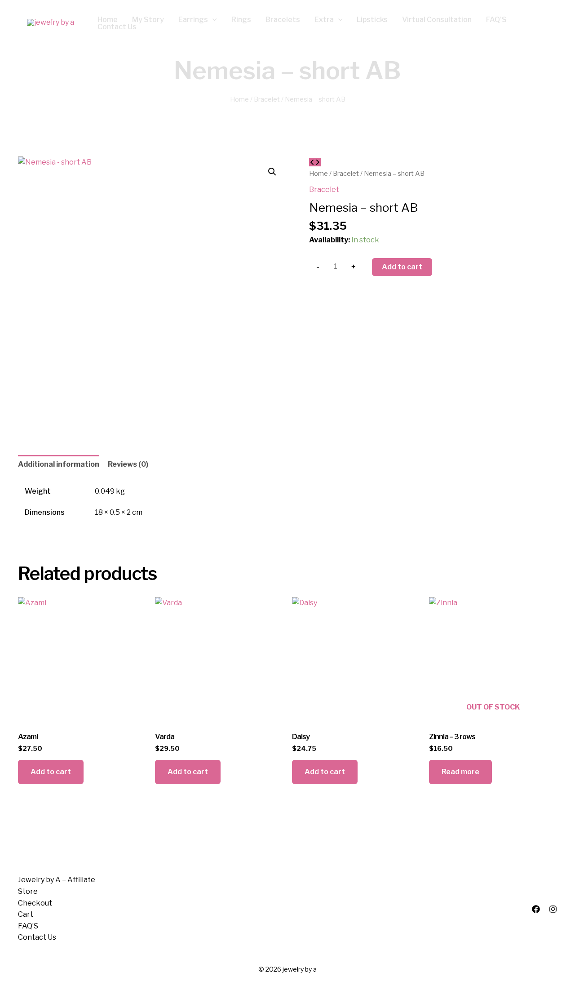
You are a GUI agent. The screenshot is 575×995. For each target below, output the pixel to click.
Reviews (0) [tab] (128, 464)
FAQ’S (28, 926)
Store (28, 891)
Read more (460, 771)
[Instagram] (553, 909)
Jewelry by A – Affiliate (56, 879)
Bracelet (267, 99)
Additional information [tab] (58, 464)
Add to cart (402, 267)
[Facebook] (536, 909)
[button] (212, 19)
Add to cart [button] (51, 771)
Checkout (35, 903)
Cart (25, 914)
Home (239, 99)
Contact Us (37, 937)
